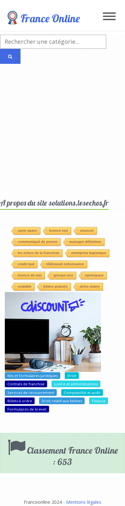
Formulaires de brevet (26, 409)
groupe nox (63, 275)
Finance (98, 400)
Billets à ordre (19, 400)
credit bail (26, 264)
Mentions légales (83, 502)
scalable (24, 286)
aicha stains (89, 286)
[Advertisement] (62, 132)
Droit (71, 375)
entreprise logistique (88, 253)
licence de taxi (30, 275)
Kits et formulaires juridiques (32, 375)
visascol (87, 230)
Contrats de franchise (26, 383)
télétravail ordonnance (65, 264)
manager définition (85, 242)
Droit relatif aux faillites (62, 400)
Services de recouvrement (30, 392)
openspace (94, 275)
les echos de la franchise (38, 253)
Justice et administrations (76, 383)
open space (27, 230)
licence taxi (58, 230)
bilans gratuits (55, 286)
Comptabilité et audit (82, 392)
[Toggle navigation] (109, 17)
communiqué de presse (37, 242)
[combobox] (53, 41)
